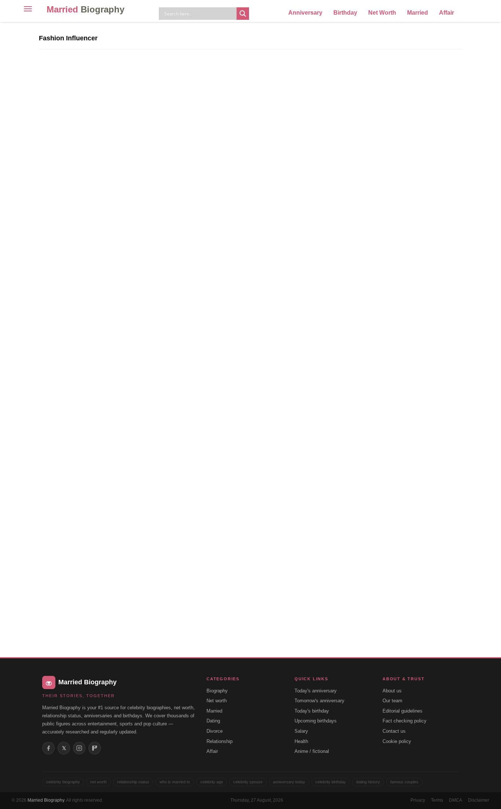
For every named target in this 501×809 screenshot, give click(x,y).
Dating (213, 721)
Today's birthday (312, 711)
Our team (392, 700)
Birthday (345, 13)
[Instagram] (79, 748)
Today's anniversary (316, 690)
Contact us (394, 731)
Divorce (214, 731)
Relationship (219, 741)
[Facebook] (48, 748)
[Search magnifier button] (243, 13)
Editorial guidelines (403, 711)
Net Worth (382, 13)
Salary (301, 731)
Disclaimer (478, 800)
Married (85, 9)
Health (301, 741)
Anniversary (305, 13)
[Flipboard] (94, 748)
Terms (437, 800)
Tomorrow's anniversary (319, 700)
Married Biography (46, 800)
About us (392, 690)
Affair (446, 13)
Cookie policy (397, 741)
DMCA (455, 800)
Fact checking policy (405, 721)
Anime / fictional (312, 751)
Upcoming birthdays (316, 721)
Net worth (216, 700)
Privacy (417, 800)
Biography (217, 690)
